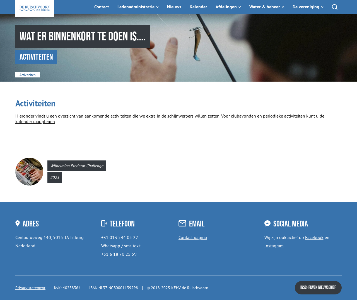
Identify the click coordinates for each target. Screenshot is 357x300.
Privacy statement (30, 287)
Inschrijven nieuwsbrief (318, 287)
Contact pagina (192, 237)
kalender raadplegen (35, 121)
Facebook (314, 237)
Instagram (274, 245)
